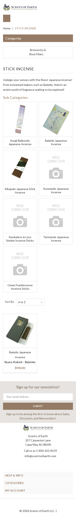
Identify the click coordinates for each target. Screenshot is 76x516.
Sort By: (9, 301)
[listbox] (30, 302)
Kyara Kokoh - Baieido (19, 362)
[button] (38, 52)
